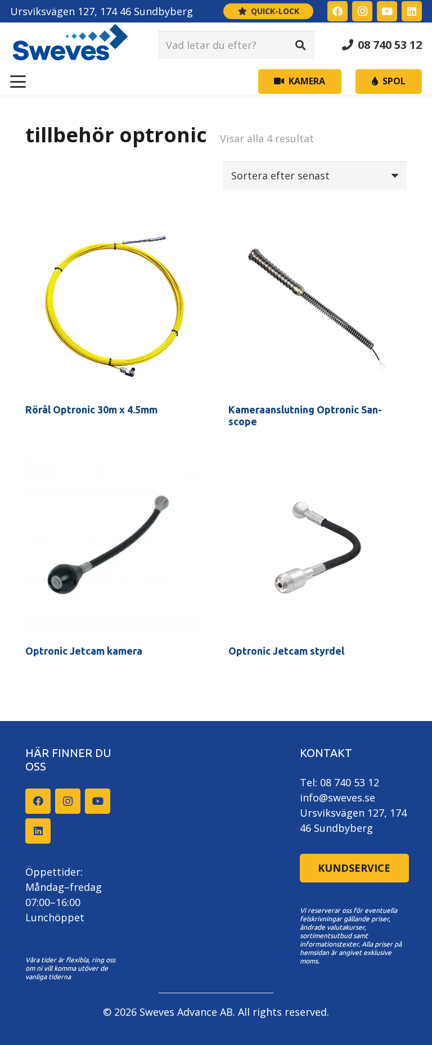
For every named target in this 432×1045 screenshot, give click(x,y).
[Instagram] (362, 11)
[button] (18, 81)
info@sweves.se (337, 797)
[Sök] (300, 45)
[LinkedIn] (412, 11)
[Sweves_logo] (70, 44)
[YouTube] (387, 11)
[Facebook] (337, 11)
